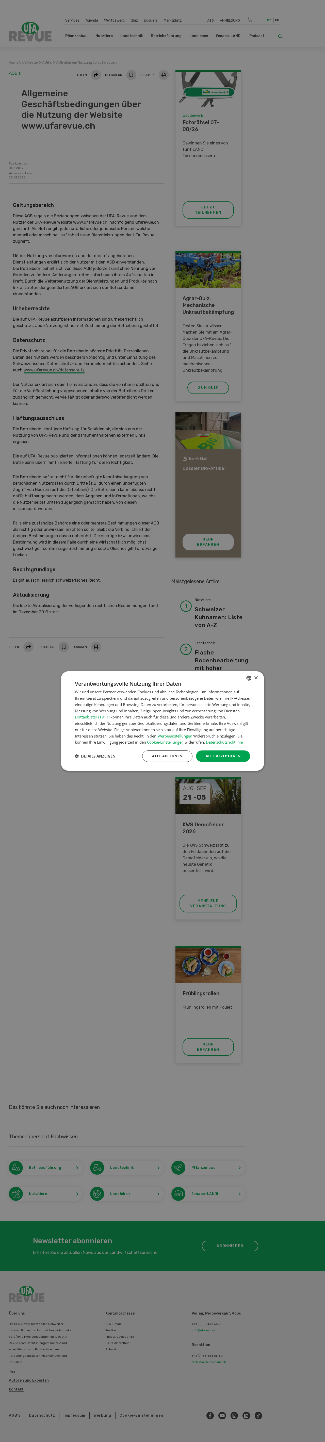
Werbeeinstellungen (174, 736)
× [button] (256, 678)
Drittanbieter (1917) (92, 716)
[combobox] (248, 678)
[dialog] (162, 721)
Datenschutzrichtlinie (224, 742)
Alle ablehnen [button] (167, 755)
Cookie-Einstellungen (165, 742)
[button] (95, 756)
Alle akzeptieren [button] (223, 755)
